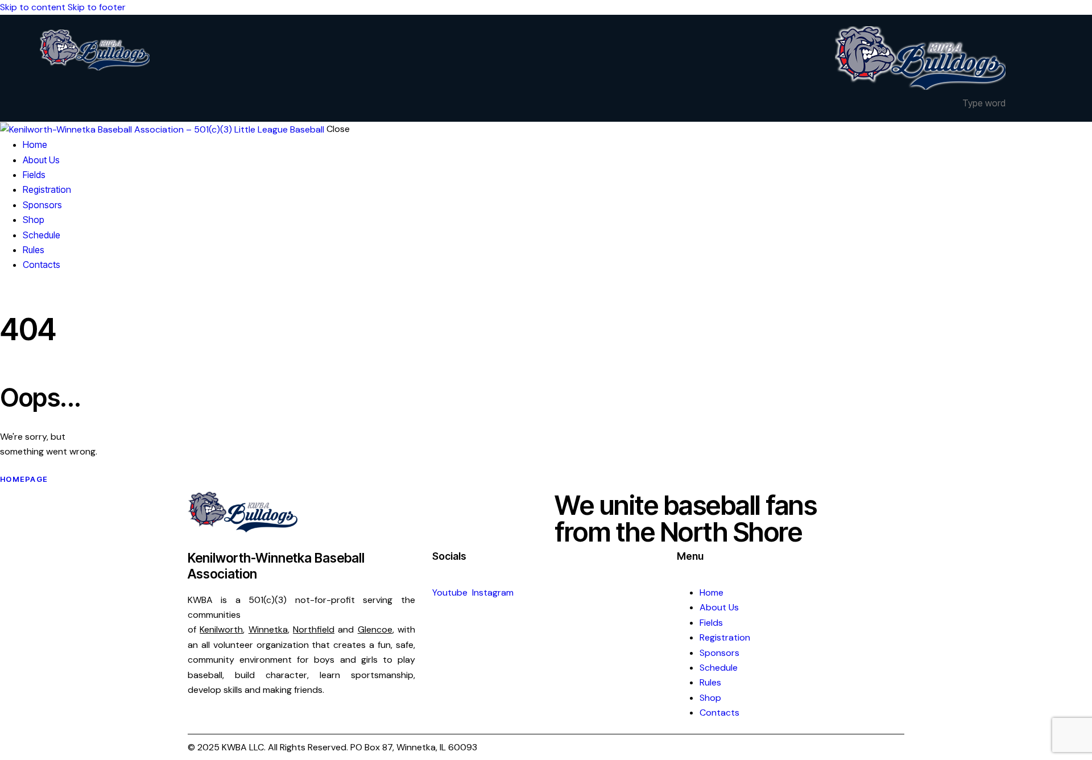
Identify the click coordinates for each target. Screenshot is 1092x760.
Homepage (24, 479)
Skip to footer (97, 7)
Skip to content (32, 7)
